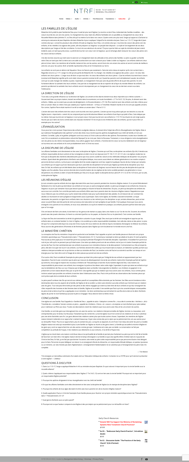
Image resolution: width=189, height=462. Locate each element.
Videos (68, 19)
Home (61, 19)
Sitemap (87, 459)
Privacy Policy (98, 459)
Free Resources (98, 19)
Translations (110, 19)
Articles (85, 19)
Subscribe (122, 19)
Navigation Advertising (73, 459)
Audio (77, 19)
